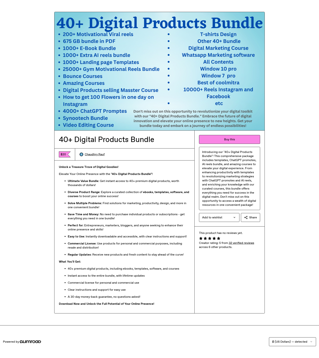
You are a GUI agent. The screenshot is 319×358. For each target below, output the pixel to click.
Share (253, 217)
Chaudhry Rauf (95, 154)
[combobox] (219, 217)
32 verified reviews (241, 243)
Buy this (229, 139)
